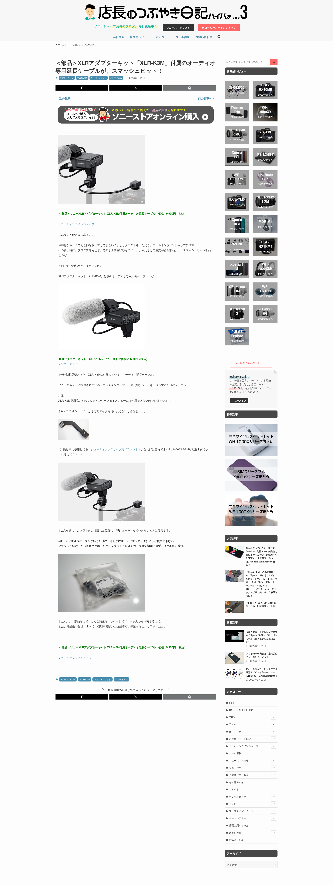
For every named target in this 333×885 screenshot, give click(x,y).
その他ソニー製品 (239, 775)
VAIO (232, 717)
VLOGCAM (82, 77)
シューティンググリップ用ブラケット (114, 449)
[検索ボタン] (219, 37)
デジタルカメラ (66, 77)
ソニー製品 (235, 767)
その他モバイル (237, 782)
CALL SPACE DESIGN (241, 710)
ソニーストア (69, 364)
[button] (82, 88)
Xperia (232, 724)
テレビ (232, 804)
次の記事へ (66, 98)
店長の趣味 (235, 832)
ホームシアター (237, 818)
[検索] (274, 62)
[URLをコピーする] (189, 88)
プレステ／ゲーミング (241, 811)
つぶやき (234, 789)
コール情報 (235, 753)
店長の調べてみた (239, 825)
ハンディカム (116, 77)
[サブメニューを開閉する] (273, 717)
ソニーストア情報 (239, 760)
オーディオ (235, 731)
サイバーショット (98, 77)
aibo (231, 702)
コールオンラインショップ (77, 224)
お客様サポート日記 (240, 738)
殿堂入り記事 (236, 839)
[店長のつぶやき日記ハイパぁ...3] (166, 12)
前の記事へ (205, 98)
